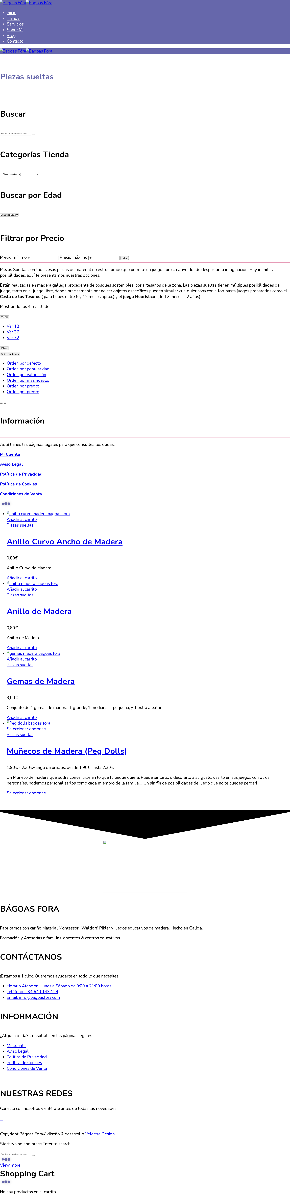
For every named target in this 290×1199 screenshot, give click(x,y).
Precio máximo (73, 257)
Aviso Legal (11, 464)
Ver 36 (13, 332)
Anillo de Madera (39, 611)
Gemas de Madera (41, 681)
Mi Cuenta (10, 454)
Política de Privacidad (21, 474)
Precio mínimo (13, 257)
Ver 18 (13, 326)
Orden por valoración (26, 375)
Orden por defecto (24, 363)
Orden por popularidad (28, 369)
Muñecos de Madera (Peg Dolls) (67, 751)
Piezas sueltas (20, 525)
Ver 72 (13, 338)
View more (10, 1165)
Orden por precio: (23, 386)
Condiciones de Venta (21, 494)
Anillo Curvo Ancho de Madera (65, 541)
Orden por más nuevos (28, 380)
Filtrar (124, 258)
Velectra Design (100, 1134)
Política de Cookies (18, 484)
